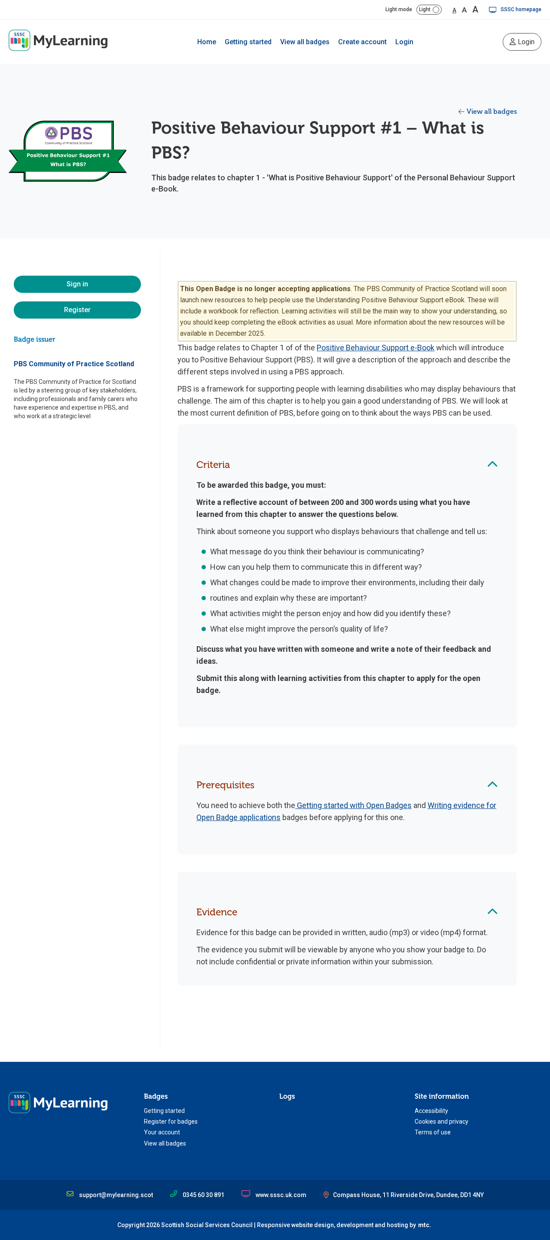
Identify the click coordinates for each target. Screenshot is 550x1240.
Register (77, 310)
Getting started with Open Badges (353, 805)
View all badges (305, 42)
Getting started (248, 42)
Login (404, 42)
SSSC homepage (521, 9)
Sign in (77, 284)
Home (206, 42)
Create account (362, 42)
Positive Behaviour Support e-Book (375, 347)
